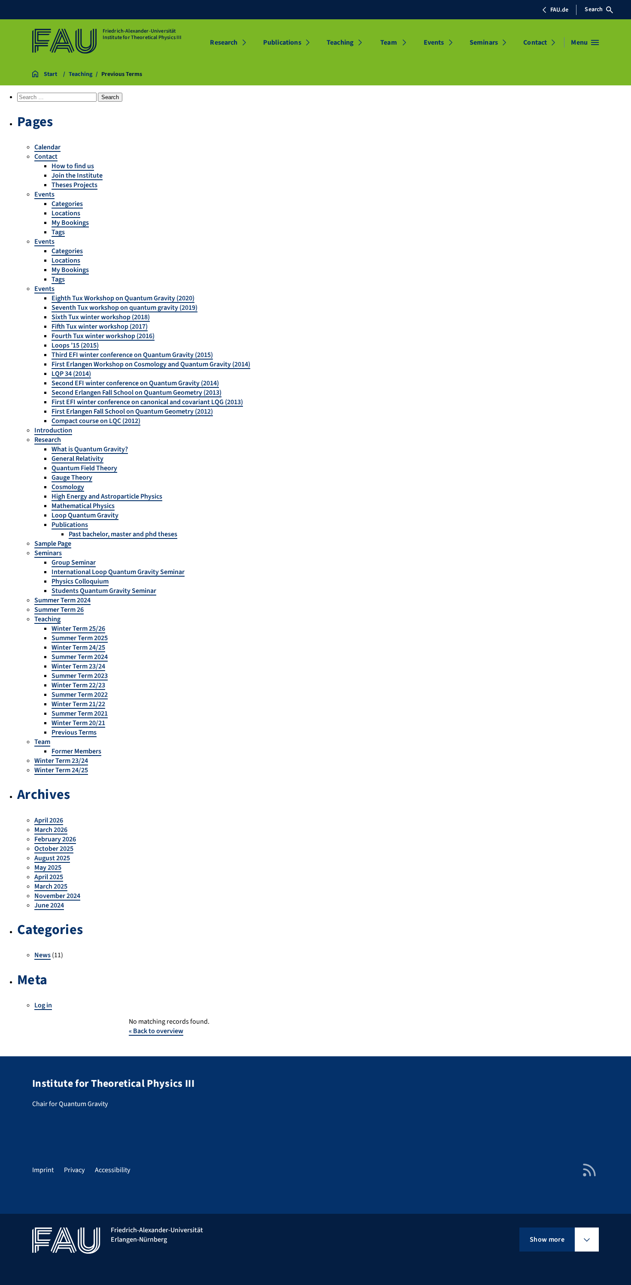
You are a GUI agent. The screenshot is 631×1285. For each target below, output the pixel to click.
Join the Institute (77, 175)
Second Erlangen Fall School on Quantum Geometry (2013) (136, 392)
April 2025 (48, 877)
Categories (67, 204)
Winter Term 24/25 (78, 647)
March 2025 (50, 886)
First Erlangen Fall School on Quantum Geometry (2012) (132, 411)
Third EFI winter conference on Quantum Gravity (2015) (132, 355)
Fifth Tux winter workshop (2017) (100, 326)
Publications (282, 42)
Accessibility (112, 1170)
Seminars (484, 42)
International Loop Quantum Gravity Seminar (118, 572)
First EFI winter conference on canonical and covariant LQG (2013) (147, 402)
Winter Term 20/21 (78, 723)
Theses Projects (74, 185)
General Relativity (77, 458)
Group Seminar (74, 562)
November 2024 (57, 896)
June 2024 (49, 905)
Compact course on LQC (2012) (96, 421)
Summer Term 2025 (80, 638)
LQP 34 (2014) (71, 373)
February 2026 (55, 839)
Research (223, 42)
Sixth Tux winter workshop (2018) (101, 317)
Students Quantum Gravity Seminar (104, 591)
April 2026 (48, 820)
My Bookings (70, 222)
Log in (43, 1005)
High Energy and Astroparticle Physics (107, 496)
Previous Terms (74, 732)
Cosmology (68, 487)
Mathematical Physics (83, 506)
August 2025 (52, 858)
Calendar (47, 147)
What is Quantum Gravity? (90, 449)
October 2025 (53, 848)
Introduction (53, 430)
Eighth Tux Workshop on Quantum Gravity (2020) (123, 298)
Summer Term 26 (59, 609)
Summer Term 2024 (62, 600)
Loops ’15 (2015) (75, 345)
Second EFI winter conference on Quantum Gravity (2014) (135, 383)
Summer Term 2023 (80, 675)
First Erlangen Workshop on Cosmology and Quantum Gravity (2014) (151, 364)
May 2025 (47, 867)
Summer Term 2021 (80, 713)
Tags (58, 232)
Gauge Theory (72, 477)
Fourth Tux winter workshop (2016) (103, 336)
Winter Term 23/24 (78, 666)
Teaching (340, 42)
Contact (535, 42)
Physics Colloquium (80, 581)
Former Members (76, 751)
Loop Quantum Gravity (85, 515)
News (42, 955)
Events (434, 42)
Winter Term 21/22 (78, 704)
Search (594, 9)
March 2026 (50, 829)
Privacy (74, 1170)
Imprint (43, 1170)
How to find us (73, 166)
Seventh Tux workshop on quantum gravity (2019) (124, 307)
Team (388, 42)
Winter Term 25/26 (78, 628)
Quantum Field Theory (84, 468)
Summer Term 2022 (80, 694)
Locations (66, 213)
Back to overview (156, 1031)
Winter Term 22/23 (78, 685)
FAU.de (559, 10)
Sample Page (52, 543)
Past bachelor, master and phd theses (123, 534)
